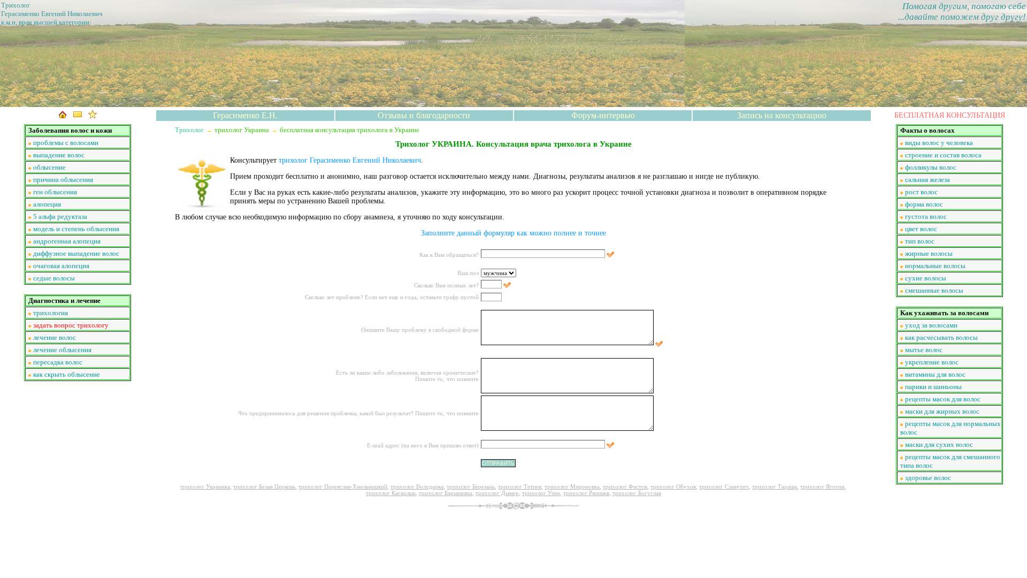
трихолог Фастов (625, 486)
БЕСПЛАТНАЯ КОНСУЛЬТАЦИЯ (949, 115)
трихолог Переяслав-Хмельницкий (342, 486)
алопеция (47, 204)
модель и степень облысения (76, 229)
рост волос (921, 192)
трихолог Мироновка (572, 486)
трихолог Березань (471, 486)
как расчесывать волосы (941, 337)
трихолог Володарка (416, 486)
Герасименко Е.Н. (245, 115)
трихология (50, 313)
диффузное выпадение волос (76, 253)
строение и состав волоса (943, 155)
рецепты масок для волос (942, 399)
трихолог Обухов (673, 486)
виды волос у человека (939, 143)
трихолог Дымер (497, 493)
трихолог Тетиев (519, 486)
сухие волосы (925, 278)
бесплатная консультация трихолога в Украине (349, 130)
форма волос (924, 204)
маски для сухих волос (939, 444)
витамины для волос (935, 374)
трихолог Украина (241, 130)
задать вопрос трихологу (71, 325)
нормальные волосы (935, 266)
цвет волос (921, 229)
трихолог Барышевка (445, 493)
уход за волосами (931, 325)
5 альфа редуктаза (60, 216)
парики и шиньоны (933, 387)
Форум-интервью (603, 115)
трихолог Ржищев (586, 493)
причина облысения (63, 180)
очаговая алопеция (61, 266)
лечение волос (54, 337)
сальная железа (927, 180)
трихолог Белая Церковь (264, 486)
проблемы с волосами (65, 143)
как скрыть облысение (66, 374)
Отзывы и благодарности (424, 115)
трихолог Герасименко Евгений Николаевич (350, 160)
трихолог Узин (541, 493)
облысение (49, 167)
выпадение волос (59, 155)
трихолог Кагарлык (391, 493)
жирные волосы (929, 253)
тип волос (919, 241)
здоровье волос (928, 478)
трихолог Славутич (724, 486)
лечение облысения (62, 350)
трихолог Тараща (774, 486)
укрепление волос (932, 362)
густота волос (926, 216)
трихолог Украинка (205, 486)
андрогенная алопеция (67, 241)
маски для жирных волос (942, 411)
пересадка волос (57, 362)
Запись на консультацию (781, 115)
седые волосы (54, 278)
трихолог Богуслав (636, 493)
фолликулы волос (930, 167)
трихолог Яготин (822, 486)
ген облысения (55, 192)
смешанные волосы (934, 290)
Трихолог (189, 130)
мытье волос (923, 350)
